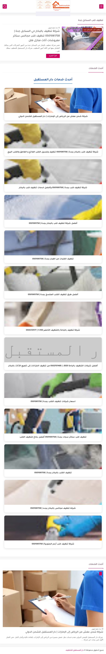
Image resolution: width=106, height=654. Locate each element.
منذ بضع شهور (53, 28)
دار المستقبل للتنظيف (75, 650)
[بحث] (5, 6)
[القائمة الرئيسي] (101, 6)
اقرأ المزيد (53, 56)
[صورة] (53, 598)
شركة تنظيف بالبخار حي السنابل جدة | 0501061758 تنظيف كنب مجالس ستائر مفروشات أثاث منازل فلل (36, 36)
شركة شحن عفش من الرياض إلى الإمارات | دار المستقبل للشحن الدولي (64, 632)
